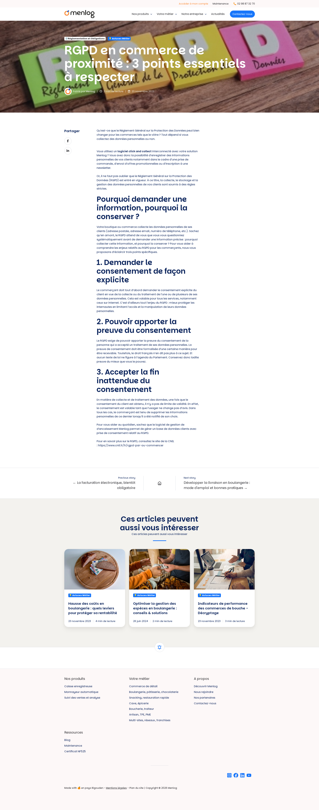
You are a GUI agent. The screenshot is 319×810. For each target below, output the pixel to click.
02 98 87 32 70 (246, 3)
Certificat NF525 (75, 751)
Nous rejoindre (203, 692)
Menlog (90, 91)
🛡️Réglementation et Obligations (85, 38)
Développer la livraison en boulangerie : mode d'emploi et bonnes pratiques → (217, 485)
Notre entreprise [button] (192, 14)
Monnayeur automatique (81, 692)
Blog (67, 740)
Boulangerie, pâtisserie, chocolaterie (153, 692)
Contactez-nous (242, 14)
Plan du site (136, 788)
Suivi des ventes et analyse (82, 698)
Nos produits (140, 14)
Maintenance (221, 3)
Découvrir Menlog (206, 686)
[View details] (229, 775)
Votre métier (165, 14)
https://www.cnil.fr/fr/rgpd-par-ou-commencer (130, 445)
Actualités (218, 14)
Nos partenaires (204, 698)
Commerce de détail (143, 686)
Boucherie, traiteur (141, 709)
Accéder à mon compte (193, 3)
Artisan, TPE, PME (140, 714)
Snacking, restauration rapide (149, 698)
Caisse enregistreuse (78, 686)
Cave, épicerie (139, 703)
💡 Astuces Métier (119, 38)
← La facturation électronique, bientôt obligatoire (104, 485)
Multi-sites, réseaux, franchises (149, 720)
